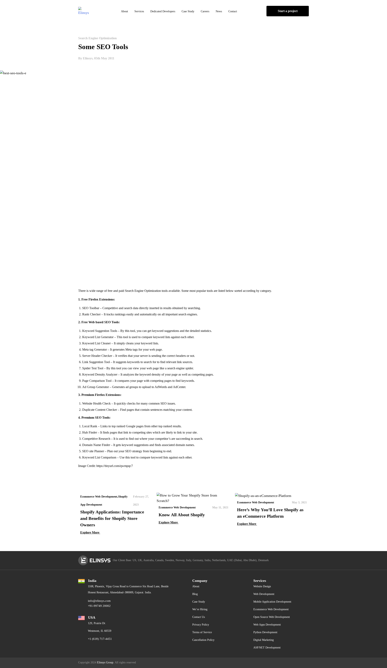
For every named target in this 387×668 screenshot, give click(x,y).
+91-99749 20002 (99, 605)
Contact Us (198, 616)
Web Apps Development (267, 624)
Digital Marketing (263, 639)
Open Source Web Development (271, 616)
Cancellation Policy (203, 639)
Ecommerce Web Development (271, 609)
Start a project (288, 11)
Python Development (265, 632)
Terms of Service (202, 632)
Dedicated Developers (162, 11)
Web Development (263, 594)
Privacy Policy (200, 624)
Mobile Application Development (272, 601)
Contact (232, 11)
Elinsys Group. (105, 662)
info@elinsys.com (99, 600)
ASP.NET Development (267, 647)
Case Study (188, 11)
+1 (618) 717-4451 (100, 638)
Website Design (262, 586)
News (219, 11)
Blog (195, 594)
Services (139, 11)
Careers (205, 11)
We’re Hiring (199, 609)
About (124, 11)
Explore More (90, 532)
